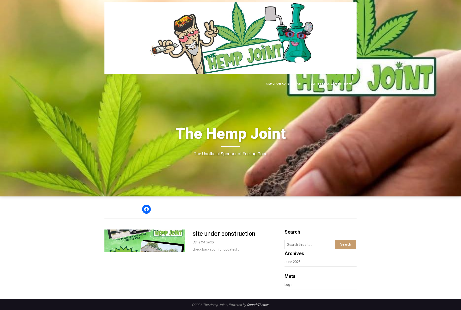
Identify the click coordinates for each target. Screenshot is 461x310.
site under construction (283, 83)
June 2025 (293, 262)
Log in (289, 285)
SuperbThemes (258, 305)
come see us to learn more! (331, 83)
